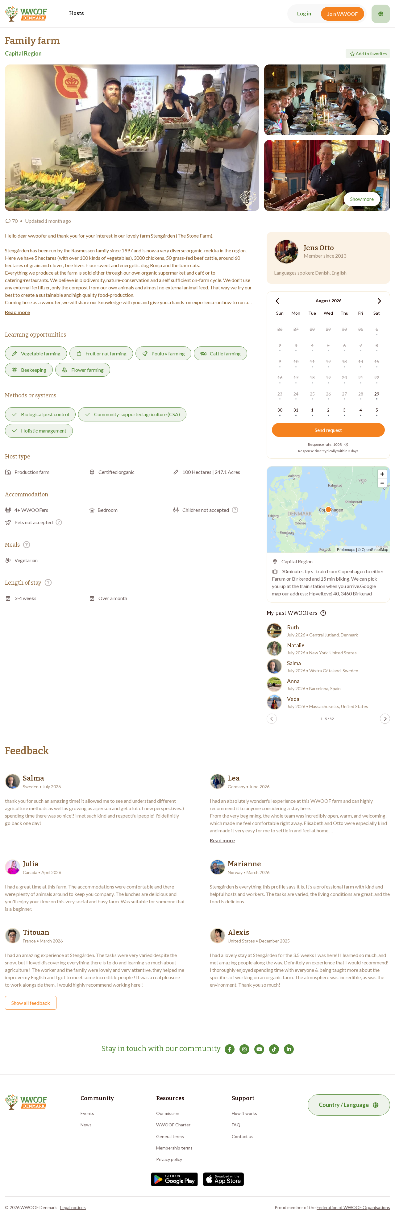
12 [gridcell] (328, 361)
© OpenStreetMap (373, 549)
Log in (304, 13)
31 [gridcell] (360, 329)
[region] (328, 509)
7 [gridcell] (361, 345)
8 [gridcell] (377, 345)
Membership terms (174, 1147)
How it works (244, 1113)
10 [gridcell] (295, 361)
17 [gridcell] (295, 377)
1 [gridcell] (377, 329)
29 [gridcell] (328, 329)
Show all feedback (30, 1003)
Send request (328, 430)
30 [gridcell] (344, 329)
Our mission (167, 1113)
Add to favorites (371, 53)
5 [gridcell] (328, 345)
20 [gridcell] (344, 377)
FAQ (236, 1124)
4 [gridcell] (312, 345)
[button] (132, 137)
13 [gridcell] (344, 361)
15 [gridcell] (376, 361)
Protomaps (346, 549)
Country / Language (344, 1104)
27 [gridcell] (295, 329)
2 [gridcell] (280, 345)
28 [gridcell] (312, 329)
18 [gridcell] (312, 377)
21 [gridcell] (360, 377)
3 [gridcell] (296, 345)
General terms (170, 1136)
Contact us (242, 1136)
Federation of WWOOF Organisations (353, 1207)
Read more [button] (17, 312)
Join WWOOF (342, 14)
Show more (362, 199)
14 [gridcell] (360, 361)
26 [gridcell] (279, 329)
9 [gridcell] (280, 361)
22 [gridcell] (376, 377)
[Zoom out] (382, 482)
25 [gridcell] (312, 393)
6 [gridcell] (344, 345)
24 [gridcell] (295, 393)
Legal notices (73, 1207)
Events (87, 1113)
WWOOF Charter (173, 1124)
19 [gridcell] (328, 377)
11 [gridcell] (312, 361)
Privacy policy (169, 1159)
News (86, 1124)
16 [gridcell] (279, 377)
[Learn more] (235, 510)
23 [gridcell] (279, 393)
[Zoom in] (382, 474)
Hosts (76, 13)
